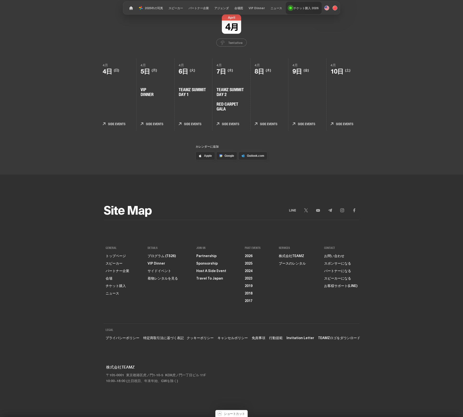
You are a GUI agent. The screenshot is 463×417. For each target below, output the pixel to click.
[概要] (130, 8)
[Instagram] (342, 210)
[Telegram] (330, 210)
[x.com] (306, 210)
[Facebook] (354, 210)
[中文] (335, 8)
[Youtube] (318, 210)
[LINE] (292, 210)
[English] (327, 8)
